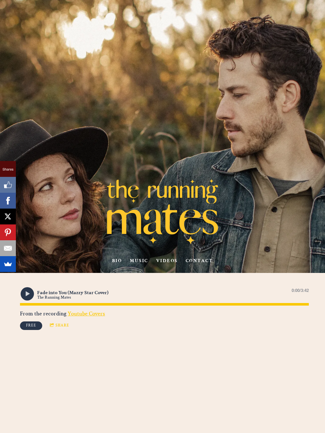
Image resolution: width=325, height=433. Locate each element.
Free (31, 325)
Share (62, 325)
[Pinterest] (8, 232)
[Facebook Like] (8, 185)
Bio (117, 261)
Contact (199, 261)
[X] (8, 216)
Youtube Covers (86, 313)
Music (139, 261)
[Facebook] (8, 201)
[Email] (8, 248)
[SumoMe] (8, 264)
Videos (167, 261)
